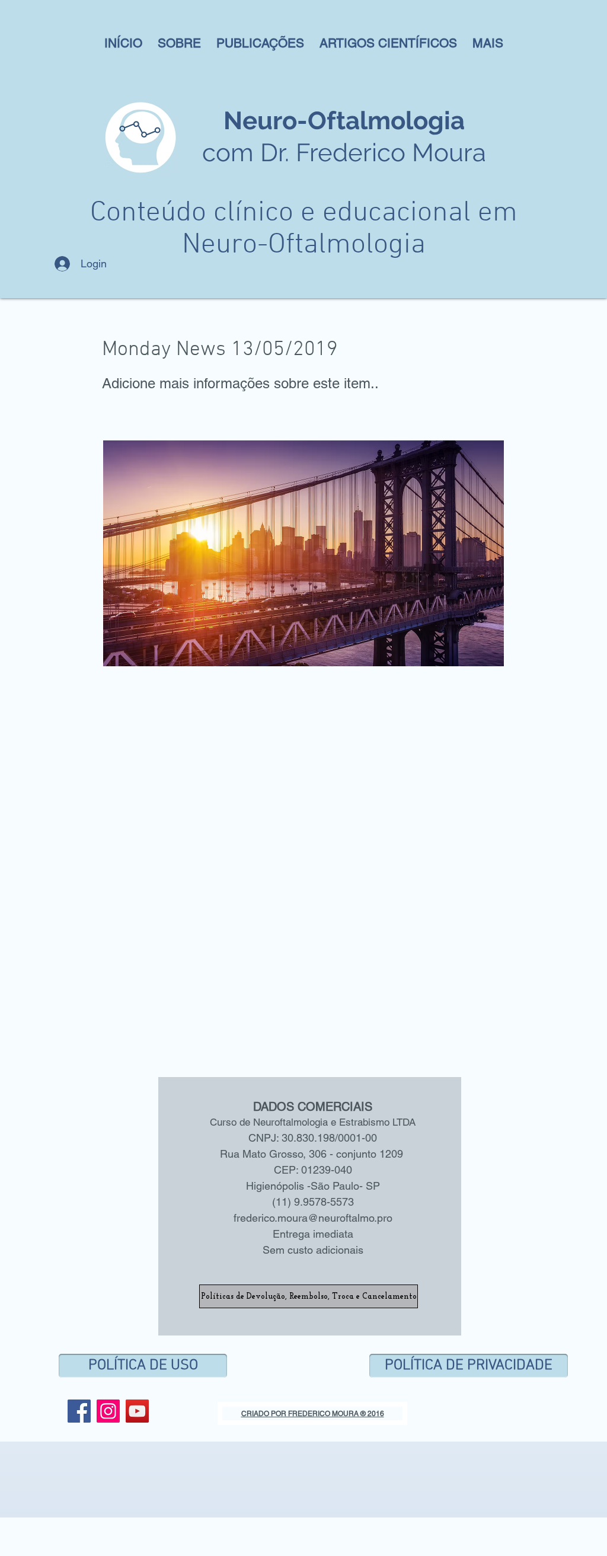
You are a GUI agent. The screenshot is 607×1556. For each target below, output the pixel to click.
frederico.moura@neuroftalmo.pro (313, 1218)
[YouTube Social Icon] (137, 1411)
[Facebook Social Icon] (79, 1411)
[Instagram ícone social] (108, 1411)
